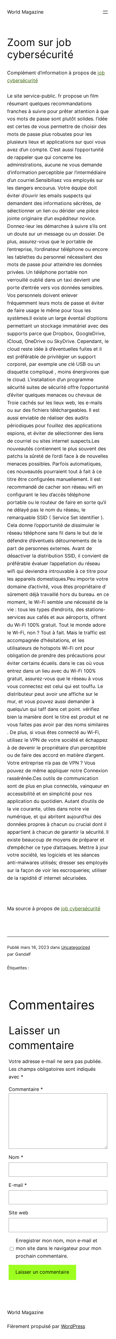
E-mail (18, 1185)
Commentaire (26, 1089)
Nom (16, 1157)
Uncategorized (75, 947)
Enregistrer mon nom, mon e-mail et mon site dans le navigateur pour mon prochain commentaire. (58, 1248)
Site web (18, 1213)
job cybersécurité (80, 908)
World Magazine (25, 12)
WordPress (73, 1326)
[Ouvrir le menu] (105, 12)
